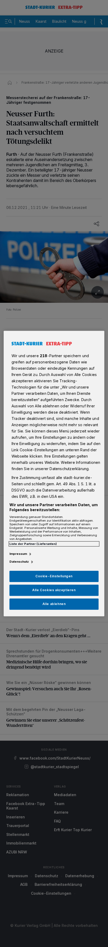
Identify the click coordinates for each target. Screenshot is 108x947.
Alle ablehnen (54, 604)
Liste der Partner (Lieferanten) (33, 544)
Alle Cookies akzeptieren (53, 590)
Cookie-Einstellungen (54, 576)
